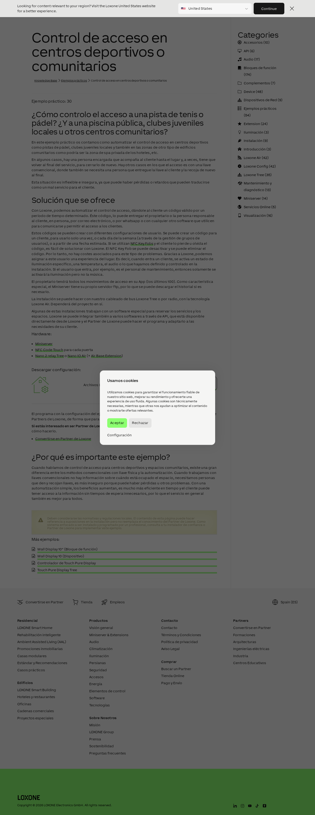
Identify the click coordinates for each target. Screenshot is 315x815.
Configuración (119, 435)
